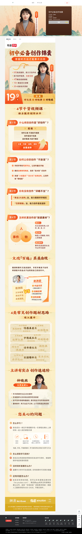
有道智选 (48, 529)
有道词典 (31, 529)
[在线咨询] (79, 510)
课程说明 (17, 520)
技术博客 (66, 532)
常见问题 (17, 524)
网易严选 (61, 529)
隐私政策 (12, 532)
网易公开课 (23, 529)
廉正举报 (63, 530)
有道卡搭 (44, 529)
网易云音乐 (27, 529)
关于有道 (10, 529)
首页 (33, 2)
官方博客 (63, 532)
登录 (67, 2)
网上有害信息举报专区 (57, 530)
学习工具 (39, 2)
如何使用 (17, 522)
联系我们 (14, 529)
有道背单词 (40, 529)
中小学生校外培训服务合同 (22, 532)
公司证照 (28, 532)
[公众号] (79, 519)
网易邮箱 (65, 529)
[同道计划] (79, 523)
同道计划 (8, 520)
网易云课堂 (19, 529)
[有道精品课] (12, 2)
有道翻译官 (57, 529)
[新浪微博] (79, 515)
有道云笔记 (36, 529)
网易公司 (9, 532)
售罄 (63, 22)
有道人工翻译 (52, 529)
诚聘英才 (70, 532)
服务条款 (15, 532)
